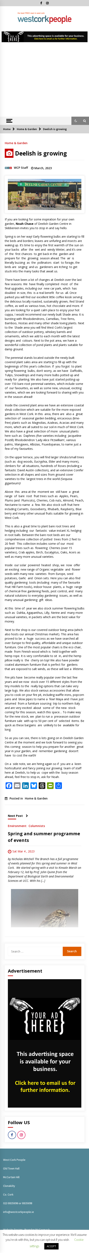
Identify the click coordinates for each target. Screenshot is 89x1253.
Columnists (37, 825)
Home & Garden (16, 143)
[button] (75, 121)
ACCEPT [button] (51, 1246)
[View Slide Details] (45, 36)
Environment (17, 825)
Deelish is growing (41, 153)
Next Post (15, 816)
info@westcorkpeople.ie (18, 1212)
